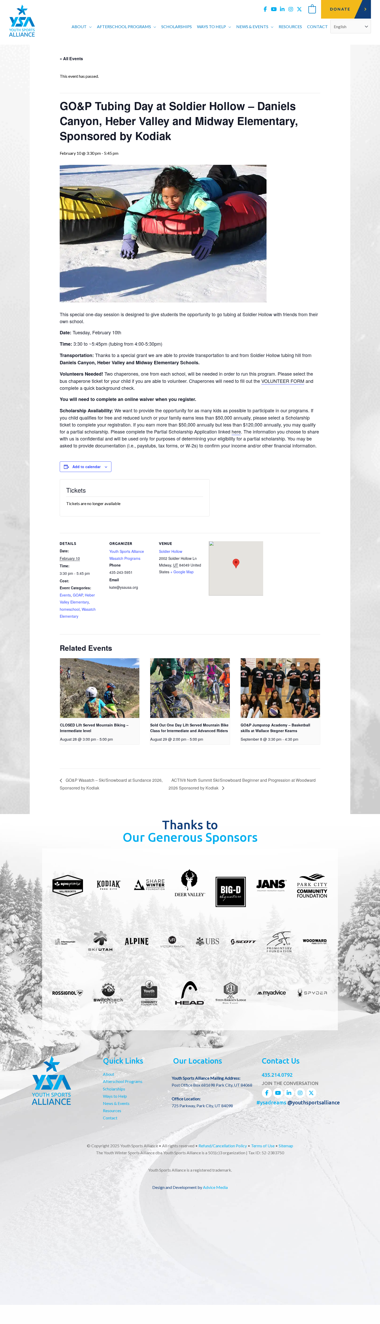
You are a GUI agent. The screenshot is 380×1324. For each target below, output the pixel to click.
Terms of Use (263, 1145)
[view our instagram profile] (291, 9)
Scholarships (114, 1088)
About (108, 1074)
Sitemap (286, 1145)
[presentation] (99, 688)
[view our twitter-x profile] (299, 9)
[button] (89, 27)
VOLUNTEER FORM (282, 380)
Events (65, 595)
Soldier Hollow (170, 551)
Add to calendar (86, 466)
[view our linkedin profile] (282, 9)
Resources (112, 1110)
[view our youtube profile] (274, 9)
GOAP (78, 595)
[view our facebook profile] (265, 9)
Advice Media (215, 1187)
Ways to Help (115, 1096)
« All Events (71, 58)
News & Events (116, 1103)
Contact (110, 1117)
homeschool (70, 609)
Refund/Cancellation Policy (223, 1145)
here (236, 431)
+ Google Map (182, 571)
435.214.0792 (277, 1075)
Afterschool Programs (122, 1081)
